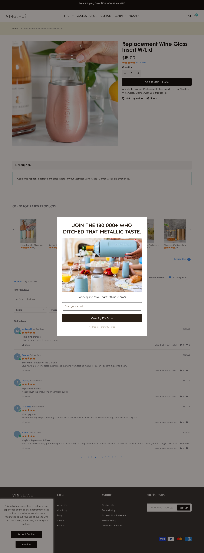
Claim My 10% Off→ (102, 318)
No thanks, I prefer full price (102, 326)
